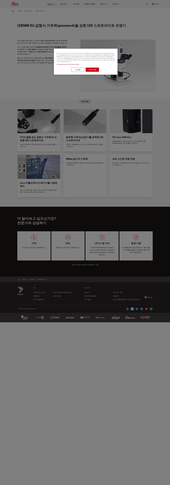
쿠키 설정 (77, 69)
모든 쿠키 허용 (92, 69)
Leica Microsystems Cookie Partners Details (68, 64)
